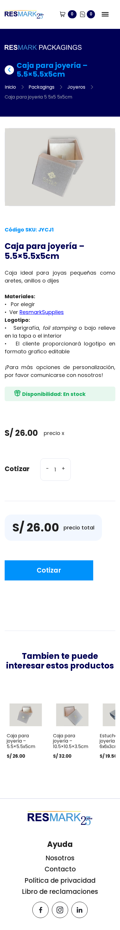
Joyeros (76, 87)
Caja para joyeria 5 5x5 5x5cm (38, 97)
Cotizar (49, 570)
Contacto (60, 869)
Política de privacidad (60, 880)
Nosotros (60, 858)
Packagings (41, 87)
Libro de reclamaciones (60, 891)
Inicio (10, 87)
